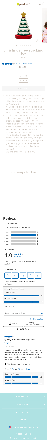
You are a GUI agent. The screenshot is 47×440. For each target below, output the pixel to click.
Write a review (27, 64)
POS (11, 438)
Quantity (23, 76)
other (23, 420)
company (23, 404)
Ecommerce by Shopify (27, 438)
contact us (23, 412)
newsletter (23, 396)
